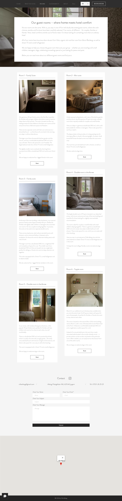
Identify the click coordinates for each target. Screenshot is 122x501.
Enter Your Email (68, 392)
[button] (30, 4)
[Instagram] (70, 378)
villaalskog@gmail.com (26, 384)
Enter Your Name (38, 392)
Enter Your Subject (38, 398)
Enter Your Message (39, 405)
